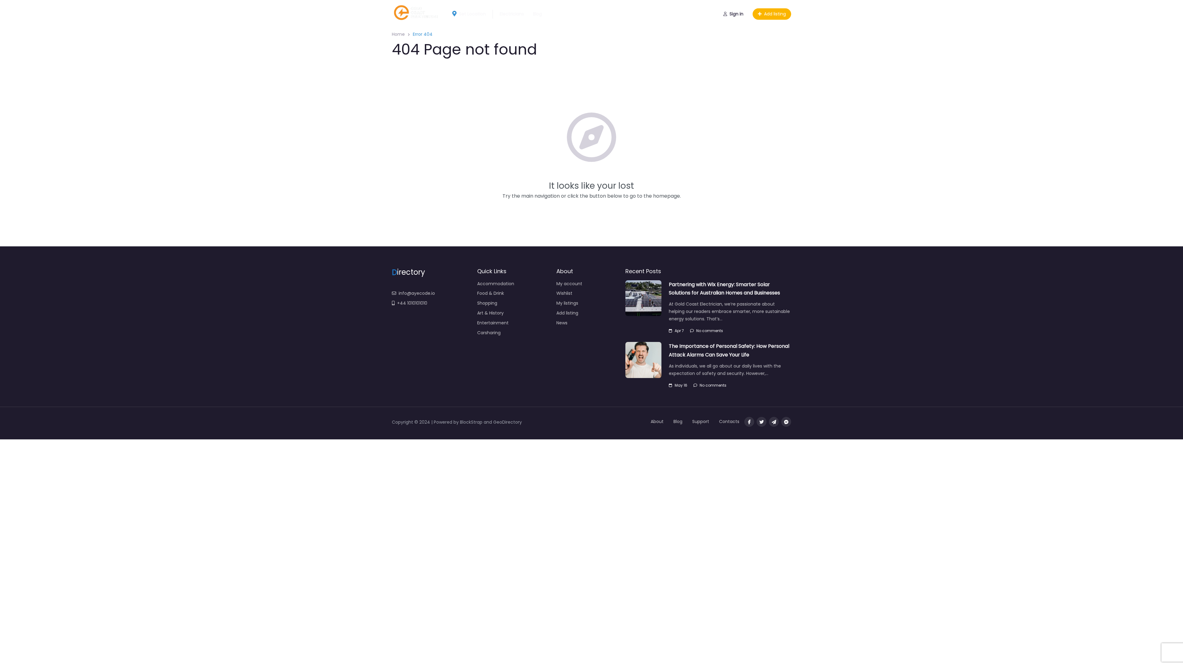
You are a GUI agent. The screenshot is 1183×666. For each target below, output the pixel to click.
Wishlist (564, 293)
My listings (567, 303)
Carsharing (489, 333)
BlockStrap (472, 422)
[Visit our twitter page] (761, 422)
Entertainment (493, 323)
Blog (537, 14)
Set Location (472, 14)
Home (398, 34)
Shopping (487, 303)
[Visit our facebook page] (749, 422)
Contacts (729, 421)
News (561, 323)
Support (700, 421)
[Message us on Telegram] (774, 422)
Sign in (736, 14)
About (657, 421)
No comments (709, 330)
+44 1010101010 (412, 303)
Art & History (490, 313)
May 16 (681, 385)
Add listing (775, 14)
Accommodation (495, 284)
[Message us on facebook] (786, 422)
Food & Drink (490, 293)
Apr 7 (679, 330)
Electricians (512, 14)
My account (569, 284)
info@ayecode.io (417, 293)
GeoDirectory (507, 422)
